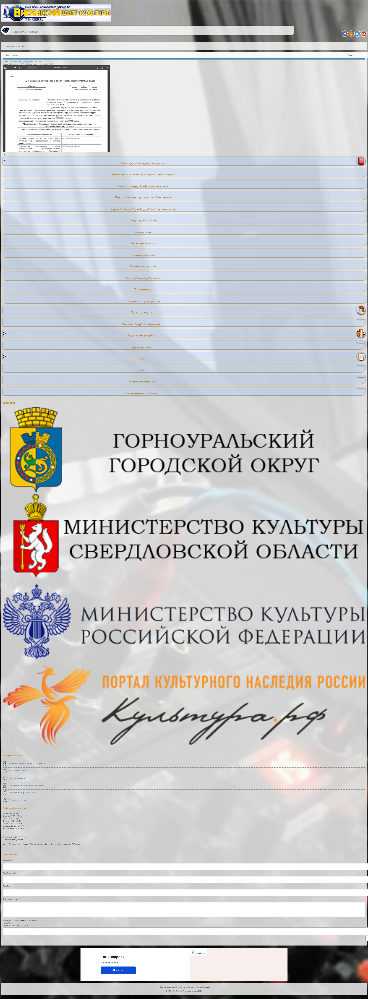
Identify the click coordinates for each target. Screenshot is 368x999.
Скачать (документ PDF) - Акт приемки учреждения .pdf (27, 64)
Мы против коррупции (19, 771)
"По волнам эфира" (17, 800)
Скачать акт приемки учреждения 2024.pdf (22, 62)
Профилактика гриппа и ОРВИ (22, 793)
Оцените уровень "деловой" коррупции (27, 763)
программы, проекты (14, 46)
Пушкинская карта (17, 778)
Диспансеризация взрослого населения (26, 785)
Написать (118, 970)
